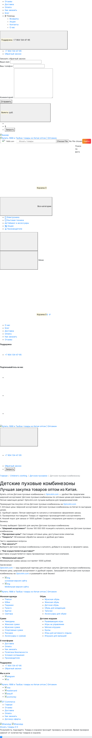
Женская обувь (52, 602)
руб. (7, 112)
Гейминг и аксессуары (18, 223)
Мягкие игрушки (52, 627)
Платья (8, 599)
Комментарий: (6, 97)
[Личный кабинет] (18, 152)
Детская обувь (52, 605)
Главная (4, 476)
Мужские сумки (12, 627)
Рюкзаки (9, 633)
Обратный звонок (13, 54)
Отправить (6, 101)
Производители (14, 229)
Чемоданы (10, 621)
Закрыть (10, 129)
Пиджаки (9, 605)
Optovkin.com (52, 494)
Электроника (12, 217)
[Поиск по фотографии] (76, 141)
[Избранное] (18, 170)
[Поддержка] (19, 437)
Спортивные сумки (14, 630)
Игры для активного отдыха (58, 633)
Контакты (14, 24)
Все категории (44, 206)
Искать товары (7, 727)
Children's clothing (18, 476)
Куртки (8, 611)
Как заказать (11, 10)
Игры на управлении (54, 624)
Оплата (8, 7)
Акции (13, 21)
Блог (7, 13)
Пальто (8, 608)
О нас (12, 27)
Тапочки (48, 611)
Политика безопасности (16, 652)
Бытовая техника (15, 220)
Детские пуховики (38, 476)
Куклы (47, 630)
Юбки (7, 602)
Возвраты (14, 19)
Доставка (9, 4)
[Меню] (19, 241)
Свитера (9, 613)
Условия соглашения (14, 655)
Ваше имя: (5, 62)
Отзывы (8, 1)
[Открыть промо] (4, 135)
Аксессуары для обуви (55, 613)
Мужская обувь (52, 599)
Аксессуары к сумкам (15, 636)
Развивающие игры (54, 621)
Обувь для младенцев (55, 608)
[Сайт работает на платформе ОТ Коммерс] (7, 701)
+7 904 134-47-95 (16, 40)
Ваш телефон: (6, 66)
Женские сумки (12, 624)
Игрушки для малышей (55, 636)
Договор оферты (13, 719)
